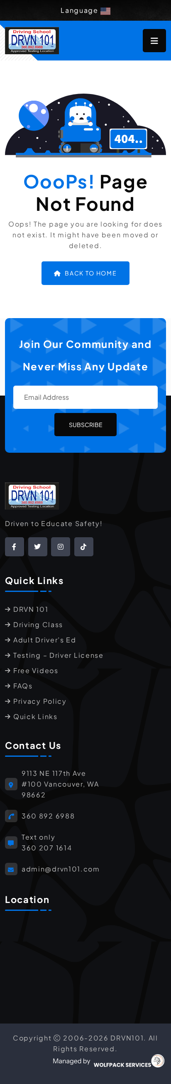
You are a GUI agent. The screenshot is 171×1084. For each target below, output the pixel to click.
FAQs (23, 685)
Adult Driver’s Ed (44, 639)
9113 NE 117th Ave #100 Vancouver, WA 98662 (60, 784)
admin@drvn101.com (61, 868)
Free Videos (36, 670)
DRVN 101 (31, 609)
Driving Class (38, 624)
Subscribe (86, 424)
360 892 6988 (48, 815)
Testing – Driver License (58, 655)
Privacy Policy (40, 701)
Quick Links (35, 716)
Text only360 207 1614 (47, 842)
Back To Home (91, 273)
